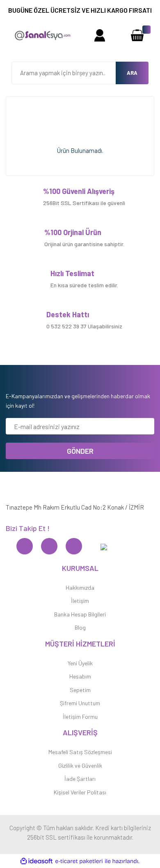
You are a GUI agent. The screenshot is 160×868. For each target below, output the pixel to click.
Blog (80, 627)
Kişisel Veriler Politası (80, 792)
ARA (132, 72)
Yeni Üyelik (80, 663)
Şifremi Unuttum (80, 702)
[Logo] (42, 34)
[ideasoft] (36, 861)
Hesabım (80, 676)
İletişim (80, 600)
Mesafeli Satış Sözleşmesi (80, 751)
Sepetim (80, 689)
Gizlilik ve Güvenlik (80, 765)
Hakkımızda (80, 587)
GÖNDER (80, 450)
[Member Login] (99, 35)
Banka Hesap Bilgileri (80, 614)
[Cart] (137, 35)
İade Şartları (80, 778)
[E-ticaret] (79, 861)
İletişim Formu (80, 716)
